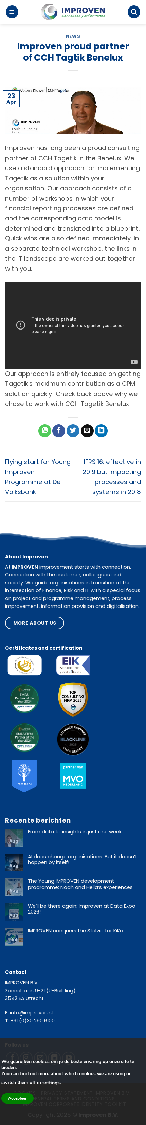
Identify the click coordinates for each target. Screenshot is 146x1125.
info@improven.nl (31, 1012)
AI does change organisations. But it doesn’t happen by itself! (82, 860)
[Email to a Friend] (87, 430)
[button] (12, 11)
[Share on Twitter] (73, 430)
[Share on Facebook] (58, 430)
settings (51, 1083)
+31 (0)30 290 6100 (33, 1020)
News (73, 36)
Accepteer (17, 1098)
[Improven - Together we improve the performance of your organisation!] (73, 12)
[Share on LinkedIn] (101, 430)
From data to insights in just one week (75, 832)
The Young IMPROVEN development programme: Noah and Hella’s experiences (80, 884)
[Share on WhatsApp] (44, 430)
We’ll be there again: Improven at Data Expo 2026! (81, 909)
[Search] (134, 11)
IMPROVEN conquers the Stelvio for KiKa (75, 931)
